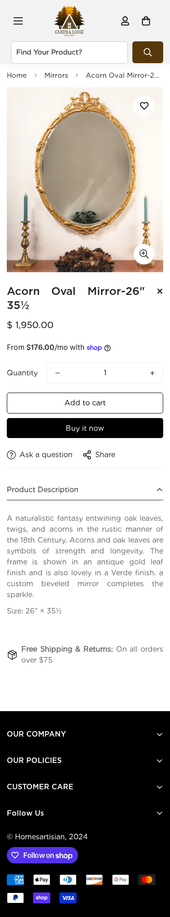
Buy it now (85, 428)
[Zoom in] (144, 254)
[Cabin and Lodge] (69, 20)
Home (17, 75)
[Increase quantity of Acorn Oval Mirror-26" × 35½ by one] (152, 373)
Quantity (22, 373)
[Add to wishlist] (144, 105)
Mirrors (56, 75)
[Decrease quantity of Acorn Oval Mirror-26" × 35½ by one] (57, 373)
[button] (146, 20)
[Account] (125, 21)
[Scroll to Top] (154, 869)
